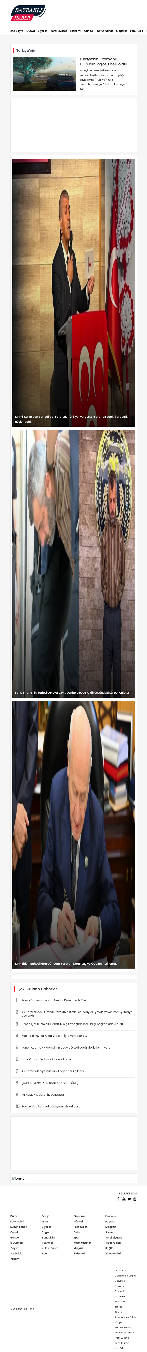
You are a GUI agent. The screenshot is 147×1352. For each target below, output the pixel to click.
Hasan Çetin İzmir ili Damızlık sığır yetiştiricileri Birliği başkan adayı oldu (69, 1024)
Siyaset (46, 1227)
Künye (118, 1322)
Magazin (110, 1227)
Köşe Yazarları (82, 1243)
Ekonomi (79, 1216)
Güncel (78, 1221)
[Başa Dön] (140, 1345)
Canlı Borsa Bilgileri (126, 1275)
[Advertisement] (73, 127)
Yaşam (14, 1248)
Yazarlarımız (122, 1343)
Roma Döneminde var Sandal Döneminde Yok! (51, 1000)
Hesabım (120, 1301)
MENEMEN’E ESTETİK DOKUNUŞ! (41, 1095)
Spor (76, 1237)
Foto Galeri (17, 1221)
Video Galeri (113, 1243)
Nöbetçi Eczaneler (124, 1332)
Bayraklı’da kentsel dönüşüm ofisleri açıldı (48, 1106)
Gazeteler (120, 1296)
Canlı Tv (119, 1286)
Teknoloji (47, 1243)
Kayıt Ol (119, 1311)
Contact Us (121, 1291)
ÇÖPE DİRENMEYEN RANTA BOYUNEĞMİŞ (47, 1083)
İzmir (45, 1221)
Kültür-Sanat (18, 1227)
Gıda (77, 1232)
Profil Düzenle (122, 1337)
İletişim (119, 1306)
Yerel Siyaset (113, 1237)
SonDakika (48, 1237)
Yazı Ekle (119, 1348)
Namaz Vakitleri (123, 1327)
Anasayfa (120, 1270)
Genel (14, 1232)
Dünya (14, 1216)
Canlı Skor (120, 1280)
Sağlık (45, 1232)
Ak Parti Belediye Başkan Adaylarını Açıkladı (50, 1071)
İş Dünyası (16, 1243)
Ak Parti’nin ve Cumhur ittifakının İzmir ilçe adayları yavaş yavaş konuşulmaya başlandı (74, 1013)
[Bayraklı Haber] (28, 21)
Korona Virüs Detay (125, 1317)
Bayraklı (110, 1221)
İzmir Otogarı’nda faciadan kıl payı (43, 1059)
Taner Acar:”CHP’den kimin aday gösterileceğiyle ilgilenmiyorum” (65, 1048)
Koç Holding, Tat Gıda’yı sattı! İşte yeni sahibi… (51, 1036)
